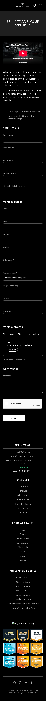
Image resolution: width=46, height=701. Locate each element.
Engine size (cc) (10, 286)
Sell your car (23, 495)
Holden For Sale (23, 599)
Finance (23, 491)
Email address (10, 160)
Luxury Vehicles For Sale (23, 608)
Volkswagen (23, 543)
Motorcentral (31, 693)
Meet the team (23, 504)
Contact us (23, 512)
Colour (6, 299)
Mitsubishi (23, 547)
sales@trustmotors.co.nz (23, 456)
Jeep (23, 556)
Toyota (23, 534)
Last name (8, 148)
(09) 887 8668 (23, 452)
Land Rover (23, 539)
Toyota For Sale (23, 590)
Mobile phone (9, 173)
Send (14, 418)
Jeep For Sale (23, 595)
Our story (23, 508)
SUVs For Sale (23, 577)
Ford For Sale (23, 586)
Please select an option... (16, 278)
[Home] (23, 4)
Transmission (10, 273)
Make (6, 221)
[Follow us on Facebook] (14, 683)
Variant (6, 247)
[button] (34, 5)
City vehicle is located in (14, 186)
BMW (23, 560)
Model (6, 234)
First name (8, 135)
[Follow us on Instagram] (20, 683)
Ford (23, 530)
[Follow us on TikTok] (31, 683)
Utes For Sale (23, 582)
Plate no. (7, 311)
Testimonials (23, 499)
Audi (23, 552)
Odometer (8, 260)
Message (7, 376)
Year (5, 209)
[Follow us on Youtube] (25, 683)
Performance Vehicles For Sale (23, 604)
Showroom (23, 486)
